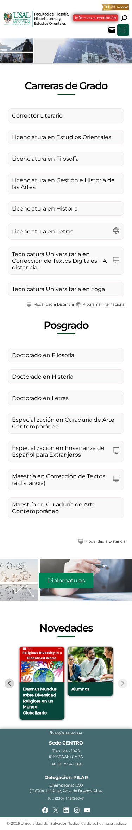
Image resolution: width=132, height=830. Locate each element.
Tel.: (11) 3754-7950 (66, 764)
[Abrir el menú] (123, 30)
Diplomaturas (66, 580)
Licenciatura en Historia (45, 208)
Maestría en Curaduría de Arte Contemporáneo (54, 508)
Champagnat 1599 (66, 785)
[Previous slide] (9, 683)
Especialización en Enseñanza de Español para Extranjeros (58, 451)
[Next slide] (122, 683)
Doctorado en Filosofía (43, 355)
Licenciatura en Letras (42, 231)
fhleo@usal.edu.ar (66, 733)
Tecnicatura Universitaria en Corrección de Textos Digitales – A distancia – (59, 261)
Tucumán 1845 (66, 751)
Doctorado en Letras (40, 398)
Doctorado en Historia (42, 376)
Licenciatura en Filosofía (45, 158)
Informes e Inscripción (95, 18)
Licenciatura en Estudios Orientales (61, 137)
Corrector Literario (37, 115)
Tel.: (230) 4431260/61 (66, 798)
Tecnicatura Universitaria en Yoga (58, 289)
